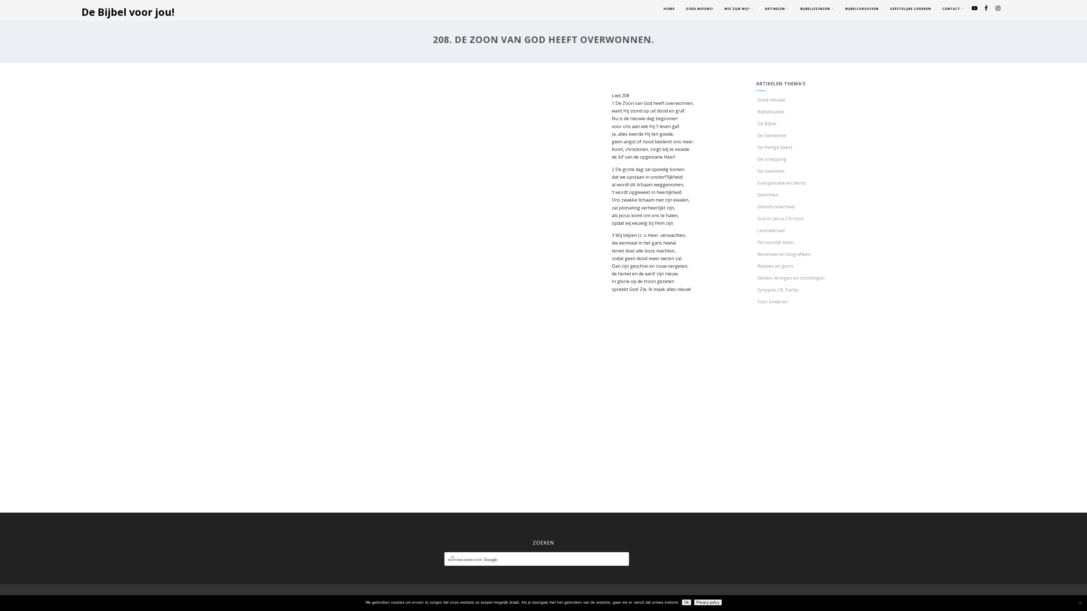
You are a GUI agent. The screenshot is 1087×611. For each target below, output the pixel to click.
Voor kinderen (772, 302)
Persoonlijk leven (775, 242)
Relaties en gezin (775, 266)
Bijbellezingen (815, 9)
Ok (686, 602)
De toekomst (771, 171)
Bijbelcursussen (862, 9)
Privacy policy (708, 602)
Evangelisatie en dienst (781, 183)
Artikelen (775, 9)
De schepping (771, 159)
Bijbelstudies (770, 112)
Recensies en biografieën (783, 254)
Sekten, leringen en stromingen (791, 278)
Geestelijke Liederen (910, 9)
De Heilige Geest (774, 147)
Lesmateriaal (771, 230)
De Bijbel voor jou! (128, 12)
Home (669, 9)
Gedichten (767, 195)
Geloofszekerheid (776, 207)
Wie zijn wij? (737, 9)
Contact (951, 9)
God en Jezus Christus (780, 218)
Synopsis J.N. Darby (777, 290)
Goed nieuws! (699, 9)
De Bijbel (766, 123)
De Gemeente (771, 135)
